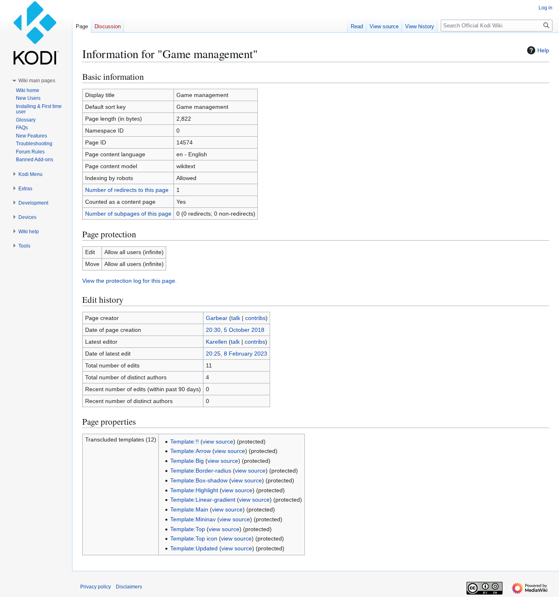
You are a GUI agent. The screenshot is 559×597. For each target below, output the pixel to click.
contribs (255, 318)
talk (235, 318)
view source (218, 441)
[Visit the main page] (36, 32)
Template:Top (187, 529)
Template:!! (184, 441)
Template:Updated (194, 548)
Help (543, 50)
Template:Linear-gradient (202, 499)
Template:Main (189, 509)
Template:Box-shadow (199, 480)
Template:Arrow (190, 451)
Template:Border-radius (200, 470)
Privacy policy (95, 587)
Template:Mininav (193, 519)
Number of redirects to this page (127, 190)
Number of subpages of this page (128, 213)
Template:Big (187, 460)
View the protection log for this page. (129, 280)
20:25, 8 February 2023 (236, 353)
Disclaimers (129, 587)
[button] (36, 80)
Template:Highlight (194, 490)
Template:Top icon (193, 538)
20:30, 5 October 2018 (235, 330)
